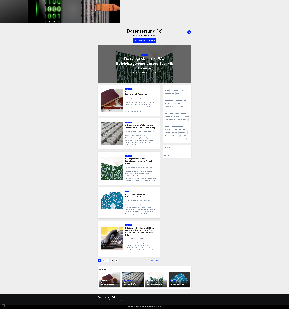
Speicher (174, 132)
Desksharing (179, 100)
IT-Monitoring (168, 116)
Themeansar (156, 306)
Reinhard (134, 72)
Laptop (187, 116)
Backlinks (182, 87)
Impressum (142, 40)
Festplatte (180, 106)
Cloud (144, 55)
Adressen (167, 87)
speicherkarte (183, 132)
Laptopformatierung (170, 119)
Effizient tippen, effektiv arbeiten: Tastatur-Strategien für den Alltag (132, 284)
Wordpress (178, 139)
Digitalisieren (176, 103)
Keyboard (176, 116)
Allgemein (128, 89)
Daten (177, 93)
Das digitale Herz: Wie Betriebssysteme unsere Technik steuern (138, 161)
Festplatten (167, 155)
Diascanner (168, 103)
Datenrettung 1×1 (106, 297)
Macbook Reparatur (183, 119)
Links (135, 40)
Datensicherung (169, 100)
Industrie (183, 113)
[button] (189, 63)
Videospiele (175, 135)
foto (166, 113)
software (167, 132)
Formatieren (182, 109)
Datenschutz (151, 40)
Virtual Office (183, 135)
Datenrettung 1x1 (145, 31)
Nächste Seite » (155, 260)
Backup (167, 90)
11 (112, 260)
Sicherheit (167, 129)
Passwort (181, 122)
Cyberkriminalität (169, 93)
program (167, 126)
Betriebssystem (175, 90)
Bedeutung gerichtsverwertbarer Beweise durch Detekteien (109, 284)
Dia (185, 100)
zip (185, 139)
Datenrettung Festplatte (181, 96)
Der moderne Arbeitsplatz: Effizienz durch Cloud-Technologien (144, 63)
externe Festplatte (170, 106)
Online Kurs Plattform (170, 122)
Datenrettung (168, 96)
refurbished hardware (177, 126)
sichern (175, 129)
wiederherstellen (169, 139)
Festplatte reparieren (170, 109)
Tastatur (167, 135)
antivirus (174, 87)
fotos (171, 113)
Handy (177, 113)
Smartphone (182, 129)
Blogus (149, 306)
